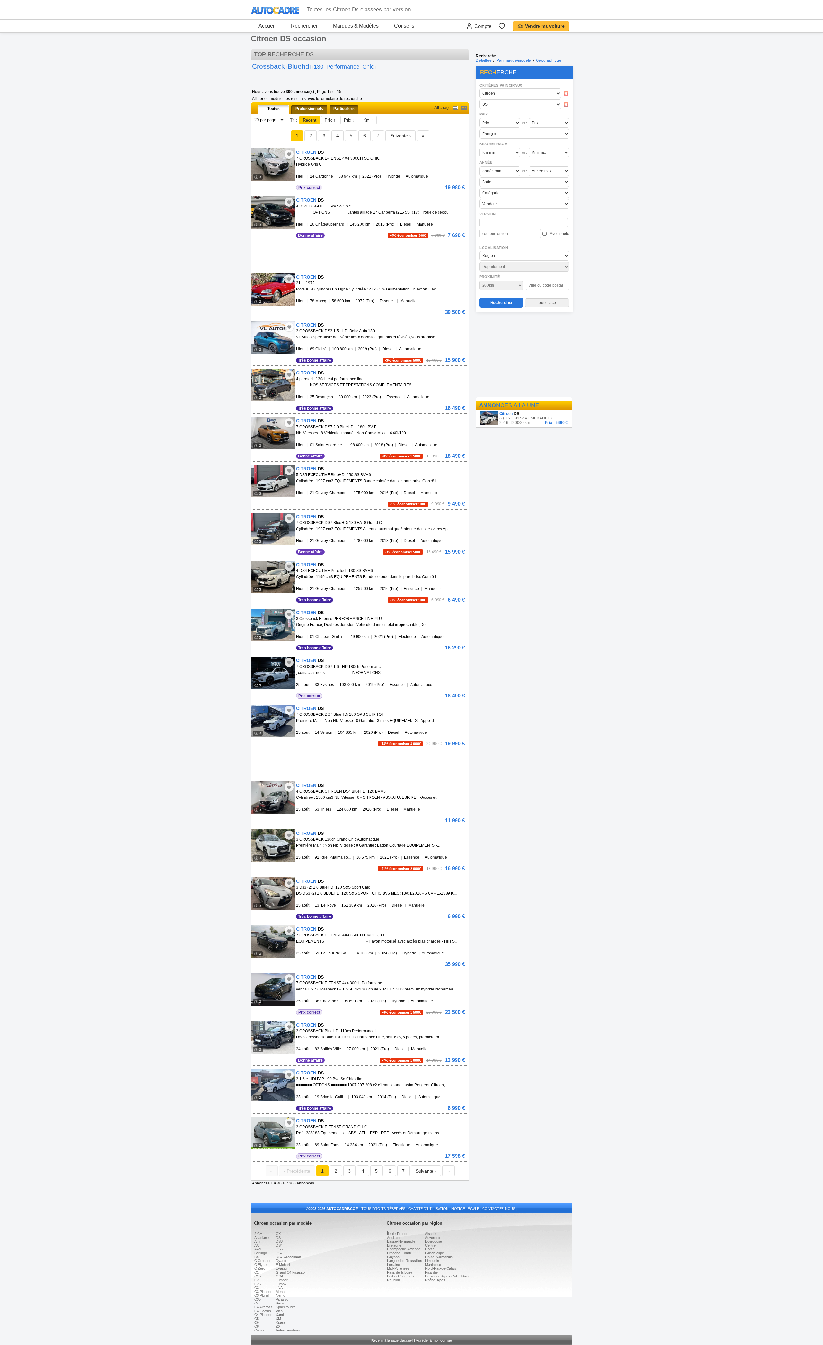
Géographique (548, 60)
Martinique (433, 1265)
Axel (257, 1249)
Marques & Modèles (356, 26)
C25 (257, 1284)
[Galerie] (464, 108)
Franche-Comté (399, 1253)
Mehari (281, 1292)
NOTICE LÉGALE (465, 1209)
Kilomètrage (493, 144)
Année (485, 162)
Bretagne (394, 1245)
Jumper (282, 1280)
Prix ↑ (330, 120)
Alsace (430, 1234)
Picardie (431, 1272)
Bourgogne (433, 1241)
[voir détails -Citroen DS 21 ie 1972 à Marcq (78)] (273, 289)
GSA (279, 1276)
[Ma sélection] (502, 26)
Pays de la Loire (399, 1272)
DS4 (279, 1245)
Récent (309, 120)
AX (256, 1245)
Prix (483, 114)
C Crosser (262, 1261)
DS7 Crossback (288, 1257)
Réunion (393, 1280)
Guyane (393, 1257)
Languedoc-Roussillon (404, 1261)
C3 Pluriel (261, 1295)
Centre (430, 1245)
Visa (279, 1311)
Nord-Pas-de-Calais (440, 1268)
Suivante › (400, 135)
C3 (256, 1288)
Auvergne (432, 1237)
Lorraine (393, 1265)
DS (278, 1237)
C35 (257, 1299)
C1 (256, 1272)
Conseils (404, 26)
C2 (256, 1280)
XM (278, 1319)
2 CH (258, 1234)
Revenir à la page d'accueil (392, 1340)
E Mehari (283, 1265)
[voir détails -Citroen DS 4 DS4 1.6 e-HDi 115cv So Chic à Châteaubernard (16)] (273, 212)
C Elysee (261, 1265)
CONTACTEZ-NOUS (498, 1209)
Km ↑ (368, 120)
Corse (430, 1249)
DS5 (279, 1249)
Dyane (281, 1261)
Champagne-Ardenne (404, 1249)
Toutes (273, 108)
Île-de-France (397, 1234)
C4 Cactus (262, 1311)
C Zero (259, 1268)
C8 (256, 1326)
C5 (256, 1319)
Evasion (282, 1268)
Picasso (282, 1299)
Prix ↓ (349, 120)
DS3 (279, 1241)
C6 (256, 1322)
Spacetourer (285, 1307)
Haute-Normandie (439, 1257)
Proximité (489, 277)
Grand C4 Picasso (290, 1272)
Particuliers (344, 108)
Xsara (280, 1322)
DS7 (279, 1253)
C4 (256, 1303)
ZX (278, 1326)
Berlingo (260, 1253)
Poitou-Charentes (400, 1276)
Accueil (267, 26)
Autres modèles (288, 1330)
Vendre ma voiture (545, 26)
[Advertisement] (524, 356)
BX (256, 1257)
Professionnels (309, 108)
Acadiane (261, 1237)
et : (524, 123)
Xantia (280, 1315)
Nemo (280, 1295)
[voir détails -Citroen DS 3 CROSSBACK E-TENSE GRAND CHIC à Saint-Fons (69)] (273, 1133)
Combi (259, 1330)
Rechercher (304, 26)
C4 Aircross (263, 1307)
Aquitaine (394, 1237)
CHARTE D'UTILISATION (428, 1209)
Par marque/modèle (513, 60)
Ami (257, 1241)
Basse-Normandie (401, 1241)
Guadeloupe (434, 1253)
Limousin (432, 1261)
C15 (257, 1276)
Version (487, 214)
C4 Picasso (263, 1315)
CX (278, 1234)
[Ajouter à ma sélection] (289, 154)
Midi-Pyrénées (398, 1268)
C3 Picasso (263, 1292)
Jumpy (281, 1284)
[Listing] (455, 108)
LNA (279, 1288)
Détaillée (484, 60)
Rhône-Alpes (435, 1280)
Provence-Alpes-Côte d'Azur (447, 1276)
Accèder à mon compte (434, 1340)
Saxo (280, 1303)
